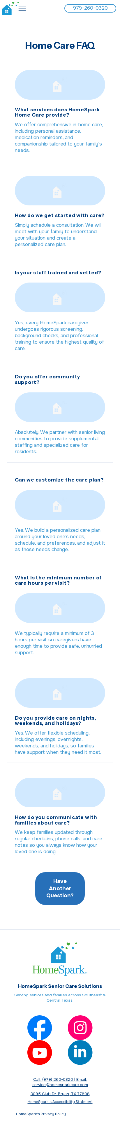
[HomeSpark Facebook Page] (39, 1027)
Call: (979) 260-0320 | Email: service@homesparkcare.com (60, 1082)
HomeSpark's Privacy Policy (60, 1114)
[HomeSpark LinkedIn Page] (80, 1052)
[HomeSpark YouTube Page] (39, 1052)
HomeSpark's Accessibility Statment (60, 1101)
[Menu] (22, 8)
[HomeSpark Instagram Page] (80, 1027)
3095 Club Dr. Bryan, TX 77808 (60, 1093)
